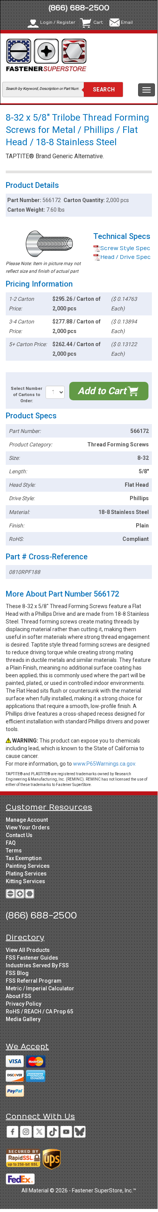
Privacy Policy (23, 1004)
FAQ (11, 843)
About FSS (18, 996)
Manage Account (27, 820)
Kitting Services (25, 881)
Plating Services (26, 873)
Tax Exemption (24, 858)
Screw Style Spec (125, 248)
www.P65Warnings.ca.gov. (104, 764)
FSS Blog (17, 973)
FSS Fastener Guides (32, 958)
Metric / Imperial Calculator (40, 988)
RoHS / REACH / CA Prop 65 (39, 1011)
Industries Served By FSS (37, 965)
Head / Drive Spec (125, 257)
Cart (98, 22)
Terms (14, 850)
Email (127, 22)
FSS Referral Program (34, 981)
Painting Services (28, 866)
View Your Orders (28, 827)
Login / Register (57, 22)
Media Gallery (23, 1019)
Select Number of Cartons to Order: (26, 394)
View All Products (28, 950)
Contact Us (19, 835)
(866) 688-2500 (79, 7)
